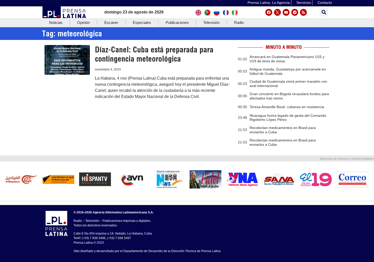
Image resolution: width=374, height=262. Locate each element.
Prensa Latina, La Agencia (269, 3)
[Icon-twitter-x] (277, 12)
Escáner (111, 22)
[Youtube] (286, 12)
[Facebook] (268, 12)
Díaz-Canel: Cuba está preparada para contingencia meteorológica (154, 54)
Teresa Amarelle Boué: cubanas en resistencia (287, 107)
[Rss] (303, 12)
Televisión (211, 22)
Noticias (56, 22)
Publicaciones (177, 22)
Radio (239, 22)
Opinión (83, 22)
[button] (324, 12)
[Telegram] (294, 12)
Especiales (142, 22)
